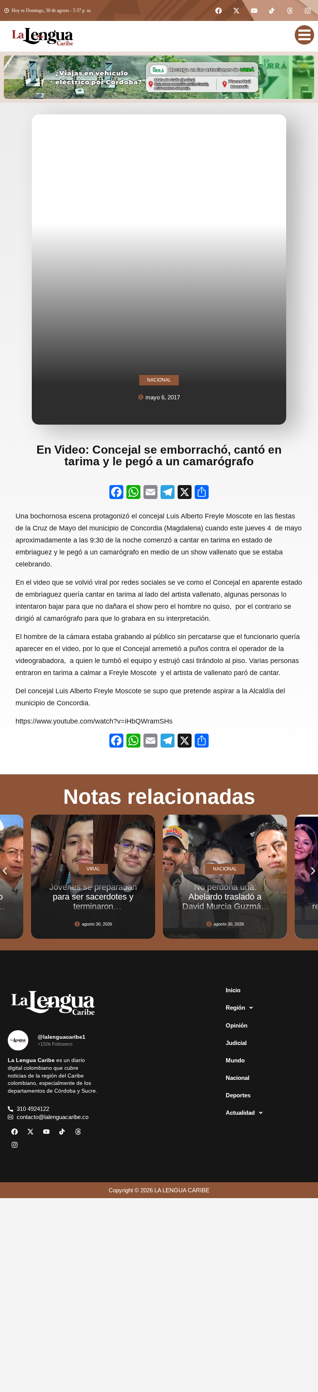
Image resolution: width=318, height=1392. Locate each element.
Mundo (235, 1060)
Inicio (233, 990)
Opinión (236, 1025)
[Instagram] (307, 10)
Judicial (236, 1043)
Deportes (238, 1095)
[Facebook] (218, 10)
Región (235, 1007)
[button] (5, 871)
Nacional (237, 1077)
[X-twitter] (236, 10)
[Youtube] (254, 10)
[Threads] (289, 10)
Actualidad (240, 1112)
